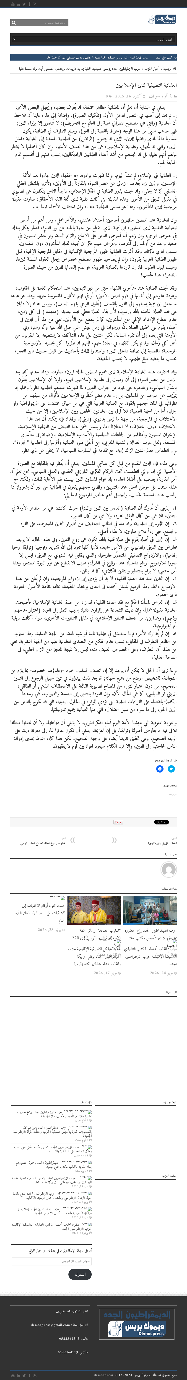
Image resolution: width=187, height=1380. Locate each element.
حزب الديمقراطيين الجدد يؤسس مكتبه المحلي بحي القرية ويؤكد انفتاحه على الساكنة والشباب (52, 1149)
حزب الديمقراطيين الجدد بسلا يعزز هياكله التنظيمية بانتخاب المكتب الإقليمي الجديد (55, 1211)
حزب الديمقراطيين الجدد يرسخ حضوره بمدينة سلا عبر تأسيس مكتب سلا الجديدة (151, 938)
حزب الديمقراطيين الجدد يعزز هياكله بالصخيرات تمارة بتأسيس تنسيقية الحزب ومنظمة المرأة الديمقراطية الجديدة (52, 1132)
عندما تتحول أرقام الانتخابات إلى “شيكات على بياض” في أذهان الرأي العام (40, 913)
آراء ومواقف (158, 96)
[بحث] (13, 22)
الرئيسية (167, 69)
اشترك (80, 1274)
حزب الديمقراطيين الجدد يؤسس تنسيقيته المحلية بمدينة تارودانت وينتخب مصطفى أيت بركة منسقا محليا (127, 57)
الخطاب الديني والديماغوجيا (162, 841)
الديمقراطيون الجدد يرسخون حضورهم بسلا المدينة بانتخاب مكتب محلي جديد (54, 1165)
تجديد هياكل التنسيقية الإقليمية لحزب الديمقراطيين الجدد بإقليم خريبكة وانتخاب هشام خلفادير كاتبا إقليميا (94, 956)
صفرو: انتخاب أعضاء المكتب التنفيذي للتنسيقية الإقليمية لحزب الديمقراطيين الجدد (150, 956)
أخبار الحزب (151, 69)
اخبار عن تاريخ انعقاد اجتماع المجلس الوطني (43, 841)
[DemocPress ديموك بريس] (162, 24)
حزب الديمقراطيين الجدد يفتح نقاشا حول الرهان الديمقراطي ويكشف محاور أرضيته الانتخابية (52, 1196)
